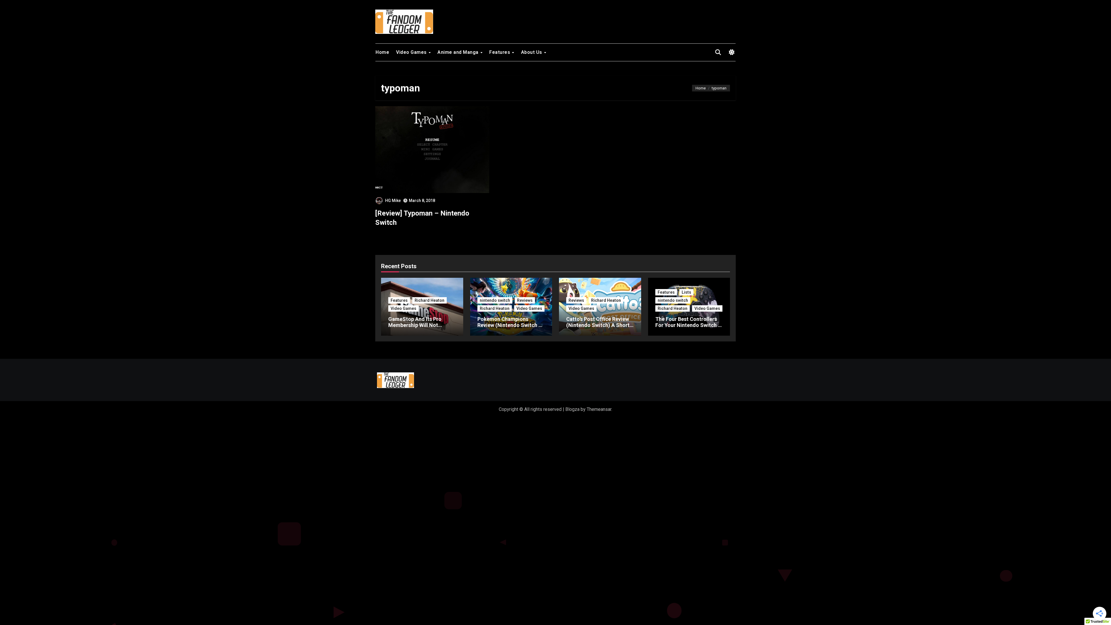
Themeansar (599, 409)
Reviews (525, 300)
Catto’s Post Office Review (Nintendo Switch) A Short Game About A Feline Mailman (598, 328)
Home (382, 52)
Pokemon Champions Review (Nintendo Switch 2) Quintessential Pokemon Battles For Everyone (510, 328)
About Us (532, 52)
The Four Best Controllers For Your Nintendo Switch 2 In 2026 (688, 325)
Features (500, 52)
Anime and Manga (458, 52)
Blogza (572, 409)
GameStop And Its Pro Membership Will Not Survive (415, 325)
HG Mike (393, 200)
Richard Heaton (429, 300)
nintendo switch (495, 300)
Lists (686, 292)
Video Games (412, 52)
